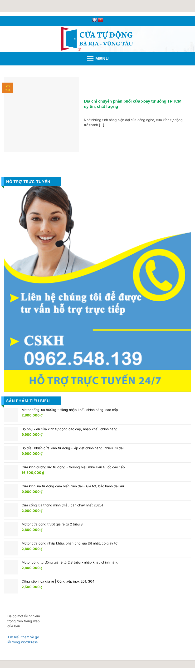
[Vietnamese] (100, 20)
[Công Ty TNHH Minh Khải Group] (98, 39)
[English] (95, 20)
